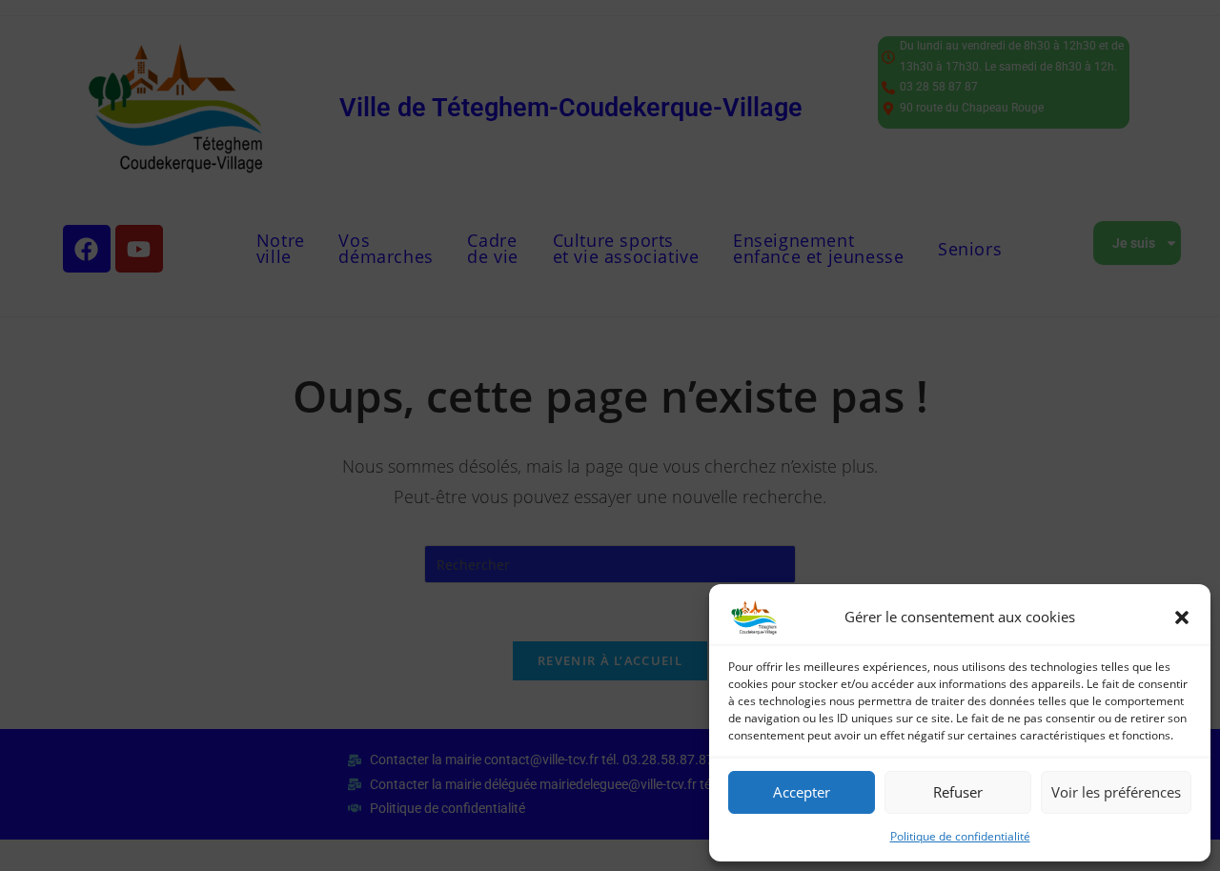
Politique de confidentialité (960, 836)
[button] (1181, 617)
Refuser (958, 791)
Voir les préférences (1116, 791)
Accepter (801, 791)
